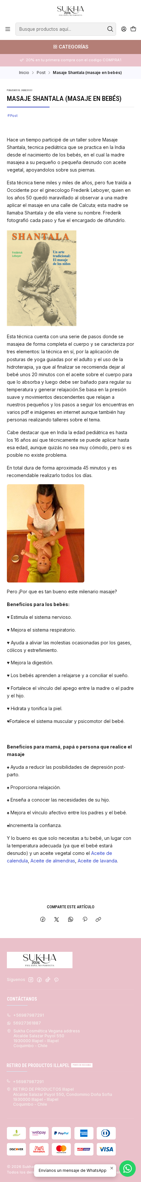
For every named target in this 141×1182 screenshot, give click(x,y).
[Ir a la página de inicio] (70, 10)
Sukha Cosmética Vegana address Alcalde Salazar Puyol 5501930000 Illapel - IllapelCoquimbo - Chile (46, 1038)
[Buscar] (110, 29)
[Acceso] (123, 29)
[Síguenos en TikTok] (48, 980)
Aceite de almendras (52, 860)
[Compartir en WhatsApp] (71, 920)
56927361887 (27, 1023)
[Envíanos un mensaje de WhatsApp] (127, 1168)
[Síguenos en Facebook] (39, 980)
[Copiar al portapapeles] (98, 920)
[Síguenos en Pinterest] (56, 980)
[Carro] (133, 29)
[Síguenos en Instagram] (31, 980)
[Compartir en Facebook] (43, 920)
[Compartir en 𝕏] (57, 920)
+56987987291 (28, 1015)
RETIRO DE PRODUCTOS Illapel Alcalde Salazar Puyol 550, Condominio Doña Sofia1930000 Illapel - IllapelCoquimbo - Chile (62, 1097)
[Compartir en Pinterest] (85, 920)
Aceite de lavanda (96, 860)
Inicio (24, 73)
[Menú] (8, 29)
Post (41, 73)
